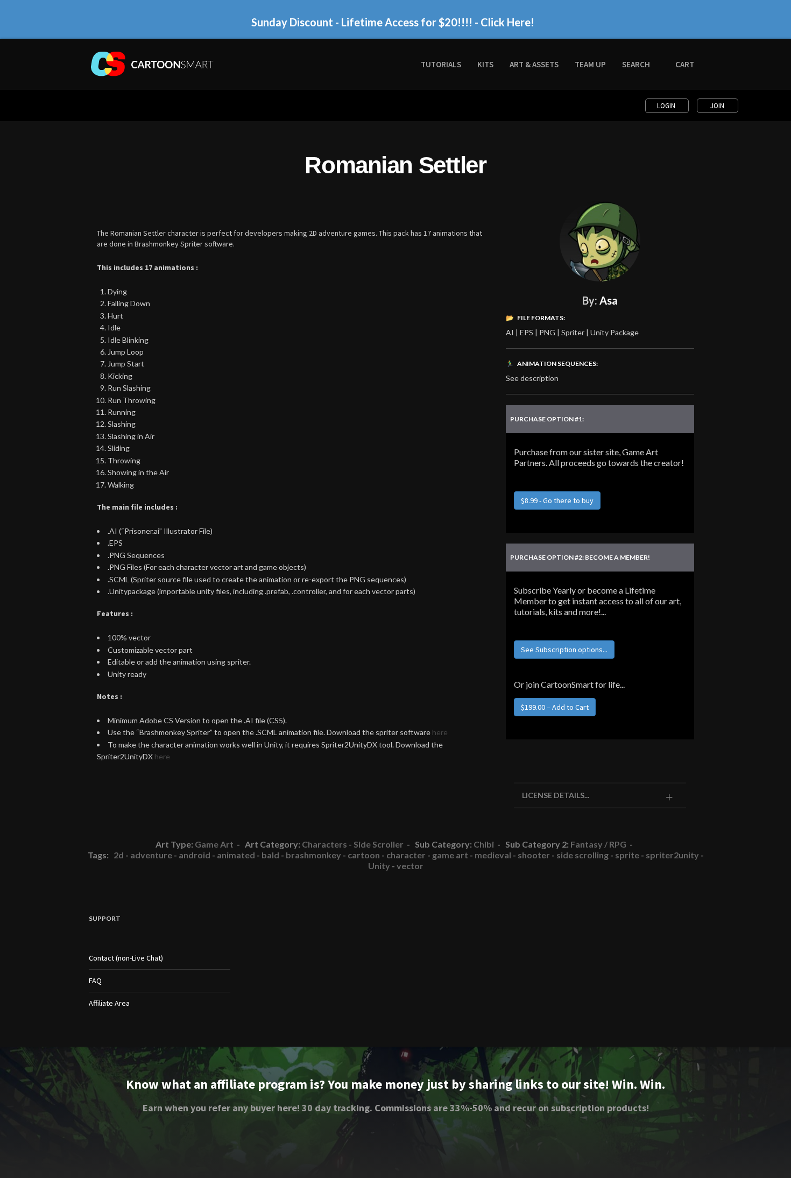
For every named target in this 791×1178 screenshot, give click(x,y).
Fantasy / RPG (598, 844)
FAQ (95, 980)
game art (450, 855)
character (406, 855)
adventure (151, 855)
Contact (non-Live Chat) (126, 958)
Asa (608, 300)
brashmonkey (313, 855)
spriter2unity (672, 855)
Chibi (484, 844)
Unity (379, 865)
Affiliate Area (109, 1003)
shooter (534, 855)
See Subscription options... (564, 649)
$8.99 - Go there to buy (557, 500)
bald (270, 855)
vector (410, 865)
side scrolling (582, 855)
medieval (493, 855)
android (194, 855)
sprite (627, 855)
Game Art (214, 844)
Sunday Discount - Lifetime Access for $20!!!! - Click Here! (392, 22)
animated (236, 855)
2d (119, 855)
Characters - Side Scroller (353, 844)
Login (667, 105)
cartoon (364, 855)
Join (717, 105)
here (440, 732)
